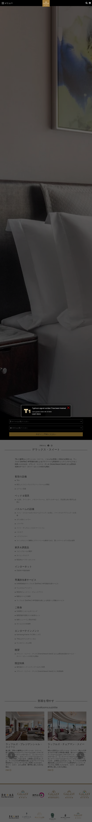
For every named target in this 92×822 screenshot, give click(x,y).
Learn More (36, 414)
